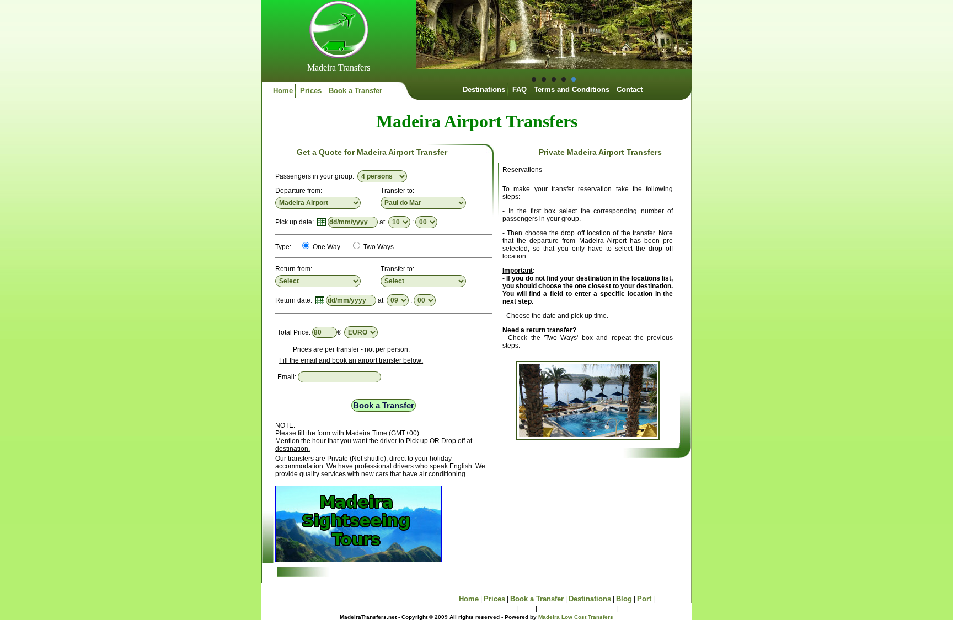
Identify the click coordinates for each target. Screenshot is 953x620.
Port (644, 599)
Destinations (484, 89)
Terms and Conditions (571, 89)
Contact (630, 89)
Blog (624, 599)
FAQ (519, 89)
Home (283, 91)
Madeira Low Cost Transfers (575, 617)
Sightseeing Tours (483, 608)
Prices (311, 91)
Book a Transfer (355, 91)
